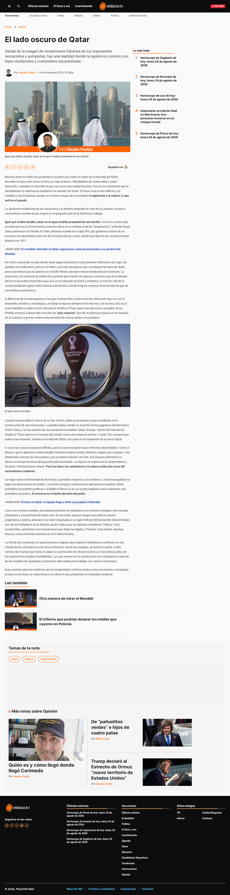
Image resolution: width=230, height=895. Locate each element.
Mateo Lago (102, 738)
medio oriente (48, 659)
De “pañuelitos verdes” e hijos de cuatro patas (110, 727)
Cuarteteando (83, 6)
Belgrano (78, 15)
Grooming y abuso (38, 15)
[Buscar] (18, 6)
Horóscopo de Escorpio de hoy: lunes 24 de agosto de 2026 (158, 80)
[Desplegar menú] (7, 6)
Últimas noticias (38, 6)
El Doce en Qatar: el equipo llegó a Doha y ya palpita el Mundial (60, 502)
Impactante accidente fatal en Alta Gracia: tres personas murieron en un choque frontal (158, 116)
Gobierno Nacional (138, 15)
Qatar (14, 659)
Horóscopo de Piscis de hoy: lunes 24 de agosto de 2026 (159, 135)
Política (29, 659)
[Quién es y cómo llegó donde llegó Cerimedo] (46, 740)
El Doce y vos (62, 6)
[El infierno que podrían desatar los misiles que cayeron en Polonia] (21, 621)
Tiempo (60, 15)
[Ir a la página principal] (111, 6)
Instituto (114, 15)
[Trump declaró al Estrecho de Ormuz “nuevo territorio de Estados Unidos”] (167, 772)
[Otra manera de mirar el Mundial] (21, 598)
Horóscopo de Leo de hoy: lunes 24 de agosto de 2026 (159, 97)
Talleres (96, 15)
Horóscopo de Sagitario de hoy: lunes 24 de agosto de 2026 (158, 61)
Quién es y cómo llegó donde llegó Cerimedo (41, 767)
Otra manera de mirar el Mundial (66, 598)
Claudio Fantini (26, 72)
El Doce (8, 27)
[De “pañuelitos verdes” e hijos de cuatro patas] (167, 732)
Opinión (22, 27)
